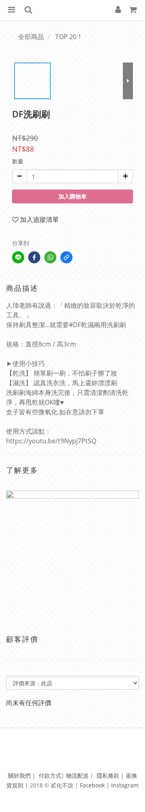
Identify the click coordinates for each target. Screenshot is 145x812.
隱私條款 (108, 775)
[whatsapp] (50, 257)
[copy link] (66, 257)
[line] (18, 257)
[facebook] (34, 257)
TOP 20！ (69, 36)
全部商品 (31, 36)
